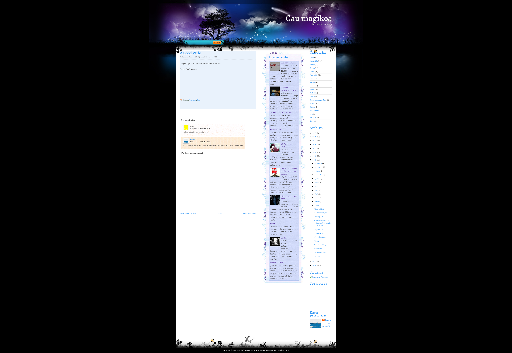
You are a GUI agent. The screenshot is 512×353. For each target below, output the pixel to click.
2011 (315, 261)
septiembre (319, 175)
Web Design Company (270, 350)
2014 (315, 152)
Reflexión (313, 93)
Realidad (313, 117)
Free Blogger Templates (254, 350)
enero (317, 205)
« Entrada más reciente (188, 213)
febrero (317, 201)
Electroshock (276, 130)
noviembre (319, 167)
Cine (312, 78)
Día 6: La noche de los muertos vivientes (289, 171)
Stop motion (314, 110)
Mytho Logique (319, 237)
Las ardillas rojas (320, 252)
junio (317, 186)
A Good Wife (318, 233)
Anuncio (313, 89)
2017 (315, 140)
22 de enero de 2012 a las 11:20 (200, 142)
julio (317, 182)
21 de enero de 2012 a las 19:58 (200, 128)
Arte (311, 114)
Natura (312, 71)
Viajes (312, 103)
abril (316, 194)
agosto (317, 178)
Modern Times (276, 263)
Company (285, 350)
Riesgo (312, 121)
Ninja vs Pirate (319, 209)
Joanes (192, 139)
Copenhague (318, 229)
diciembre (318, 163)
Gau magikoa (309, 18)
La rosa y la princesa (281, 113)
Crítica (312, 68)
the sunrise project (320, 212)
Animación (192, 100)
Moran (316, 241)
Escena (312, 96)
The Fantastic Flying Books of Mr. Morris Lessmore (322, 223)
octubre (318, 171)
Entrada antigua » (249, 213)
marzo (317, 197)
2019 (315, 133)
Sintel (273, 224)
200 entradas (287, 63)
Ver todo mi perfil (326, 324)
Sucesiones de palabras (318, 100)
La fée (284, 238)
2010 (315, 265)
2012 (315, 160)
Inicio (220, 213)
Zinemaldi (314, 75)
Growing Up (318, 216)
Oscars (312, 86)
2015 (315, 148)
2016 (315, 144)
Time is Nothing (320, 245)
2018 (315, 137)
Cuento (312, 107)
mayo (317, 190)
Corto (199, 100)
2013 (315, 156)
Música (312, 82)
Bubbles (317, 256)
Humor (312, 64)
